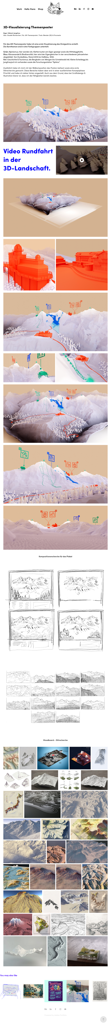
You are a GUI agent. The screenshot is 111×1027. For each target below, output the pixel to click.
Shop (40, 8)
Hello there (29, 8)
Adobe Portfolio (60, 1015)
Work (19, 8)
